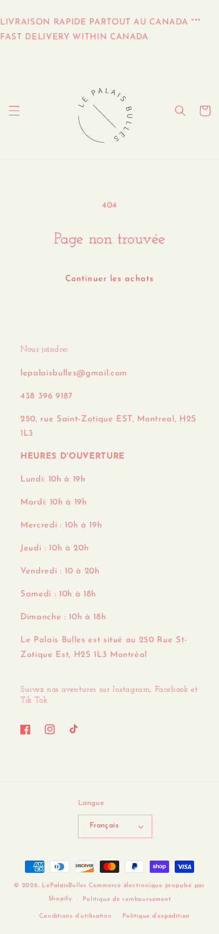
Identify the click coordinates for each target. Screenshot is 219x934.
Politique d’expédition (156, 916)
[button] (14, 110)
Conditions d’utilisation (75, 916)
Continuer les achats (109, 279)
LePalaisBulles (64, 885)
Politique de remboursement (127, 899)
